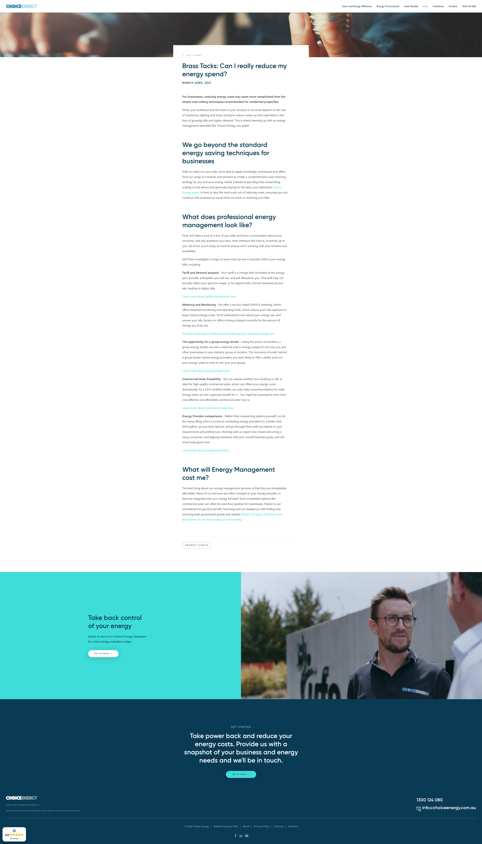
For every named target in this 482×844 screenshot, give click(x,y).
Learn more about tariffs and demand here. (209, 296)
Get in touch (102, 654)
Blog (425, 6)
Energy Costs (196, 545)
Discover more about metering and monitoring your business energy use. (228, 333)
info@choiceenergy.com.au (448, 808)
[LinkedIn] (241, 835)
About (246, 826)
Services (279, 826)
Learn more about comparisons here (205, 450)
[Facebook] (235, 835)
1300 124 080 (469, 6)
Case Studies (411, 6)
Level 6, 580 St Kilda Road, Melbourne (22, 804)
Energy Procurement (388, 6)
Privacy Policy (261, 826)
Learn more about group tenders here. (206, 371)
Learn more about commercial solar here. (208, 408)
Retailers (293, 826)
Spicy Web (232, 826)
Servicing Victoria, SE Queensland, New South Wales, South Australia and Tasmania (43, 810)
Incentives (438, 6)
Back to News (194, 55)
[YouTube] (246, 835)
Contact (452, 6)
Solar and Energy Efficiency (357, 6)
